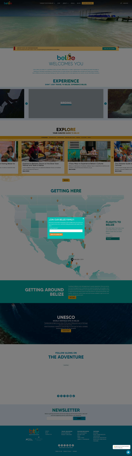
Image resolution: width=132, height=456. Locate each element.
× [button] (83, 218)
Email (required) (54, 228)
